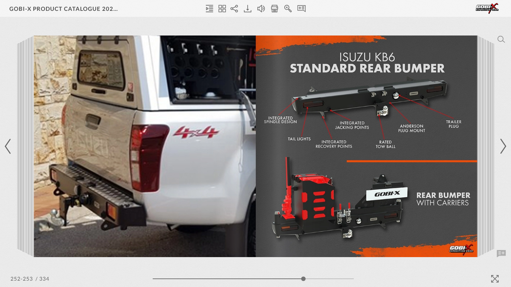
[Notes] (301, 8)
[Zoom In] (288, 8)
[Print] (274, 8)
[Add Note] (501, 253)
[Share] (234, 8)
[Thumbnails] (222, 8)
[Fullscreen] (495, 279)
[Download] (247, 8)
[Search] (501, 39)
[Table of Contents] (209, 8)
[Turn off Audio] (261, 8)
